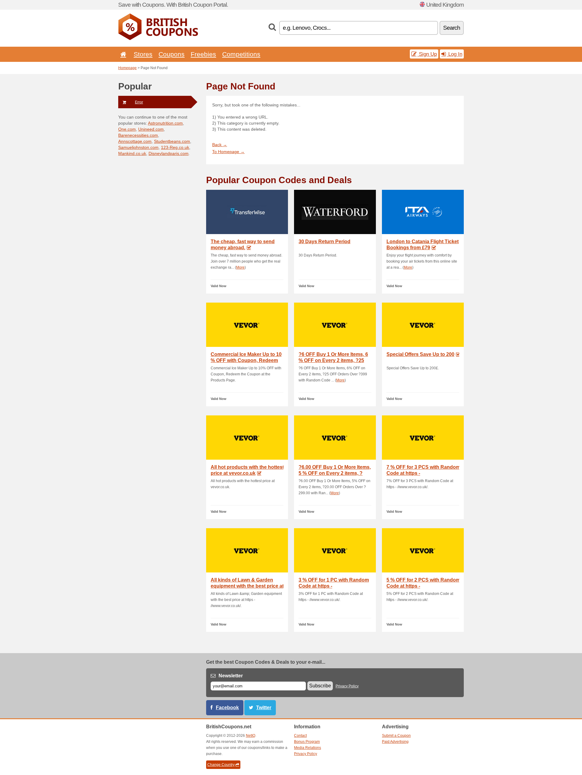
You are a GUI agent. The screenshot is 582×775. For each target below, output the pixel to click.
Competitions (241, 54)
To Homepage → (228, 151)
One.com (127, 129)
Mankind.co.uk (132, 153)
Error (139, 102)
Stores (143, 54)
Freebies (203, 54)
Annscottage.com (135, 141)
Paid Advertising (395, 742)
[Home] (122, 54)
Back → (219, 144)
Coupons (172, 54)
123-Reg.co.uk (175, 147)
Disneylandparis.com (169, 153)
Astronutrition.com (165, 123)
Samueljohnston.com (138, 147)
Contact (300, 735)
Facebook (227, 707)
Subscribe (320, 685)
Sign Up (427, 54)
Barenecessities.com (138, 135)
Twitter (263, 707)
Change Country (221, 765)
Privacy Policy (347, 686)
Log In (454, 54)
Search (451, 28)
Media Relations (307, 748)
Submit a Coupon (396, 735)
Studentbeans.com (172, 141)
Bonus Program (307, 742)
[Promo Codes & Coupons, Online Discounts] (158, 39)
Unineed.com (151, 129)
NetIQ (250, 735)
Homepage (127, 68)
